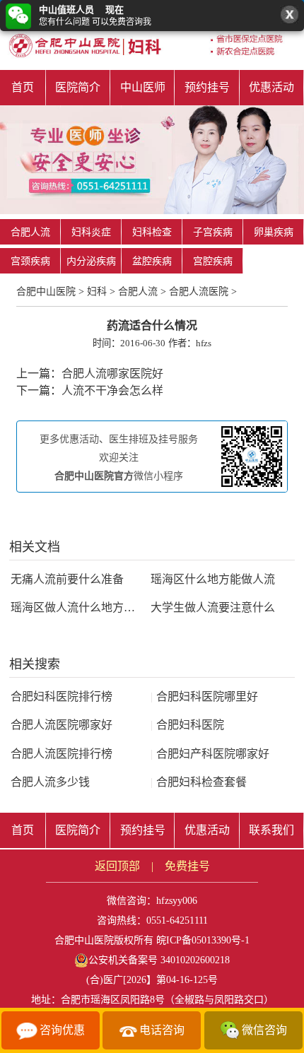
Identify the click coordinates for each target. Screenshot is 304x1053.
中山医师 (142, 87)
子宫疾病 (213, 232)
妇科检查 (152, 232)
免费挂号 (187, 866)
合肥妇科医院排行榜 (61, 696)
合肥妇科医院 (187, 725)
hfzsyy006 (176, 900)
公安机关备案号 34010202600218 (159, 960)
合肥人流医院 (198, 291)
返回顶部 (117, 866)
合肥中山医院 (46, 291)
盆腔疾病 (152, 261)
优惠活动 (271, 87)
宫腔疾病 (213, 261)
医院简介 (77, 87)
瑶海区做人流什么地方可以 (78, 607)
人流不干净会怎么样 (112, 390)
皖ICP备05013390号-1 (203, 940)
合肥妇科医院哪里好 (204, 696)
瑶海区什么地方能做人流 (213, 579)
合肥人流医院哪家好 (61, 725)
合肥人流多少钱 (50, 782)
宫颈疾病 (30, 261)
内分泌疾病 (91, 261)
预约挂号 (207, 87)
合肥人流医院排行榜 (61, 754)
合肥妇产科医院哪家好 (210, 754)
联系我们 (271, 830)
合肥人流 (30, 232)
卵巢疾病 (273, 232)
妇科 (97, 291)
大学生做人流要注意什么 (213, 607)
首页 (22, 87)
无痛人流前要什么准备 (67, 579)
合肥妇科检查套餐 (199, 782)
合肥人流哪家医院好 (112, 373)
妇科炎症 (91, 232)
